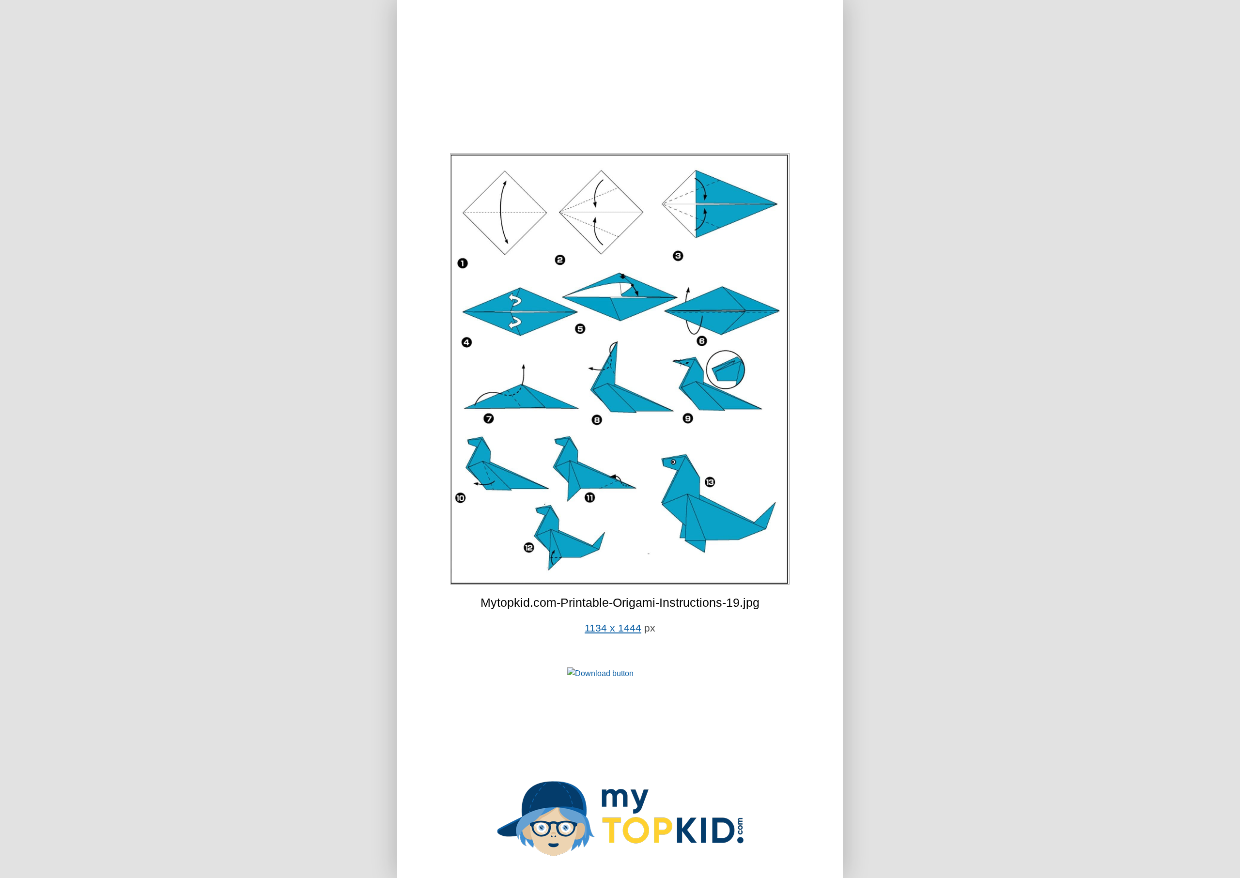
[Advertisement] (620, 77)
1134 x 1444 (613, 628)
